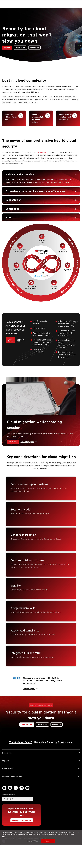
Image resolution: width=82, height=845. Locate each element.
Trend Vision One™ (20, 742)
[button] (41, 174)
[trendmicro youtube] (27, 788)
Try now (7, 47)
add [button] (75, 191)
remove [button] (75, 174)
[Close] (78, 832)
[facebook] (10, 788)
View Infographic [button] (27, 442)
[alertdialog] (41, 837)
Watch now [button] (13, 442)
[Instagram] (21, 788)
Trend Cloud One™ (44, 152)
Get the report (29, 688)
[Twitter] (16, 788)
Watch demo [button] (20, 47)
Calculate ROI (20, 340)
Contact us (33, 47)
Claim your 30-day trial (20, 819)
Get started (10, 340)
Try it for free (26, 724)
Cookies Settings (32, 841)
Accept (48, 841)
